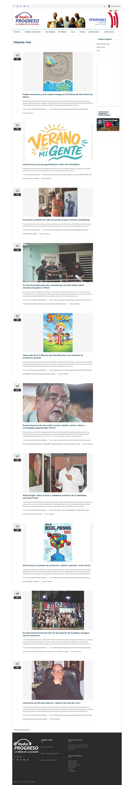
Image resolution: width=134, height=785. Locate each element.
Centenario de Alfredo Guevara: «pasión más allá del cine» (52, 703)
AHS (55, 577)
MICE (24, 374)
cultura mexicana (65, 109)
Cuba (29, 109)
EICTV (28, 651)
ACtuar (64, 510)
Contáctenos (109, 32)
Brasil (61, 647)
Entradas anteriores (22, 730)
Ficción (83, 300)
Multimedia (62, 32)
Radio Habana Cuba (74, 765)
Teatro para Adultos (84, 577)
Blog (73, 32)
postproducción (50, 304)
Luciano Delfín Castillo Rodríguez (52, 444)
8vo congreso (50, 32)
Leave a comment (28, 113)
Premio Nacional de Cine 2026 (71, 444)
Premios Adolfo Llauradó (70, 577)
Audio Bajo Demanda (103, 44)
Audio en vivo (101, 47)
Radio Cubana (85, 510)
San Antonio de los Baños (55, 651)
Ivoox (98, 50)
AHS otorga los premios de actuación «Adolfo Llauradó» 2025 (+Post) (56, 565)
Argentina (57, 647)
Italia (31, 651)
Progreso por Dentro (32, 32)
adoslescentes (58, 370)
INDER (86, 174)
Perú (46, 651)
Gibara (86, 109)
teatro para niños (28, 581)
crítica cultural (67, 230)
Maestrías (37, 651)
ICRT (79, 510)
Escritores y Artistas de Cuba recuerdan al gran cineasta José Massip (56, 220)
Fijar (39, 109)
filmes (90, 370)
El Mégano (78, 230)
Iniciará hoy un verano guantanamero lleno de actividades (51, 164)
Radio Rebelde (72, 763)
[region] (80, 20)
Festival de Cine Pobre (77, 109)
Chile (65, 647)
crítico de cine (61, 440)
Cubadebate (72, 771)
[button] (80, 20)
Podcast (83, 32)
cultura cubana (73, 440)
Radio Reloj (71, 767)
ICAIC (83, 230)
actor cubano (57, 510)
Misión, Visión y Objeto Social (50, 753)
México (42, 651)
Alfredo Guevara (58, 715)
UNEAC (35, 233)
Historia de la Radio (47, 747)
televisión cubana (37, 514)
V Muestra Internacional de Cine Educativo (43, 374)
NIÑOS (28, 374)
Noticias (17, 32)
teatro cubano (27, 514)
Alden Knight (70, 510)
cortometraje (61, 300)
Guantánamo (80, 174)
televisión (36, 581)
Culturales (35, 109)
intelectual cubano (28, 719)
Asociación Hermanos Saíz (54, 174)
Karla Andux (41, 304)
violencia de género (61, 304)
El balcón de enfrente (75, 300)
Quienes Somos (94, 32)
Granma (70, 769)
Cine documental (85, 647)
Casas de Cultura (68, 174)
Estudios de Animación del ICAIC (78, 370)
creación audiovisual (56, 230)
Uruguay (65, 651)
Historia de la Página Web (49, 760)
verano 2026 (35, 178)
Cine (55, 109)
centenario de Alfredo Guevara (73, 715)
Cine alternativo (75, 647)
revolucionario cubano (40, 719)
